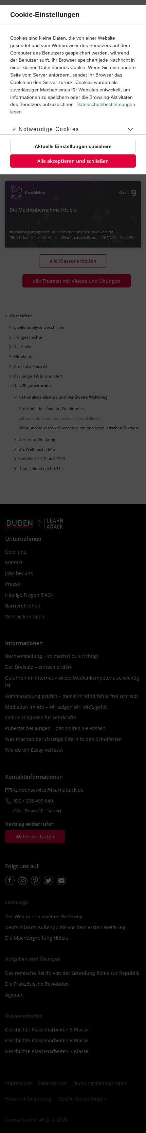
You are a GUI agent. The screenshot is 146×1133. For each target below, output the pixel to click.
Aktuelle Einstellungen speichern (73, 146)
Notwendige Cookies (49, 129)
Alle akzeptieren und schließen (73, 161)
